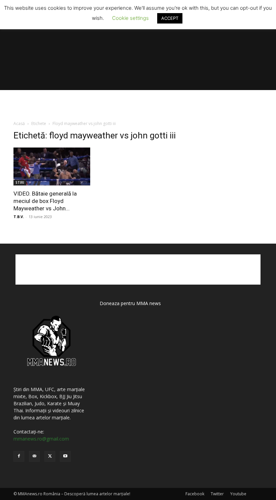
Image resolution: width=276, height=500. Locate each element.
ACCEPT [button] (169, 18)
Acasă (19, 123)
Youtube (238, 494)
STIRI (19, 182)
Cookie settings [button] (130, 18)
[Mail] (34, 456)
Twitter (217, 494)
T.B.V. (18, 216)
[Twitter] (49, 456)
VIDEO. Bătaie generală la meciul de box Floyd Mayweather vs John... (45, 201)
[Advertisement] (138, 105)
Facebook (194, 494)
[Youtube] (65, 456)
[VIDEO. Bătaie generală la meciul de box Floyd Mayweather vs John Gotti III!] (51, 166)
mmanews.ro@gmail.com (41, 438)
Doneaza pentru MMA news (130, 303)
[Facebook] (18, 456)
